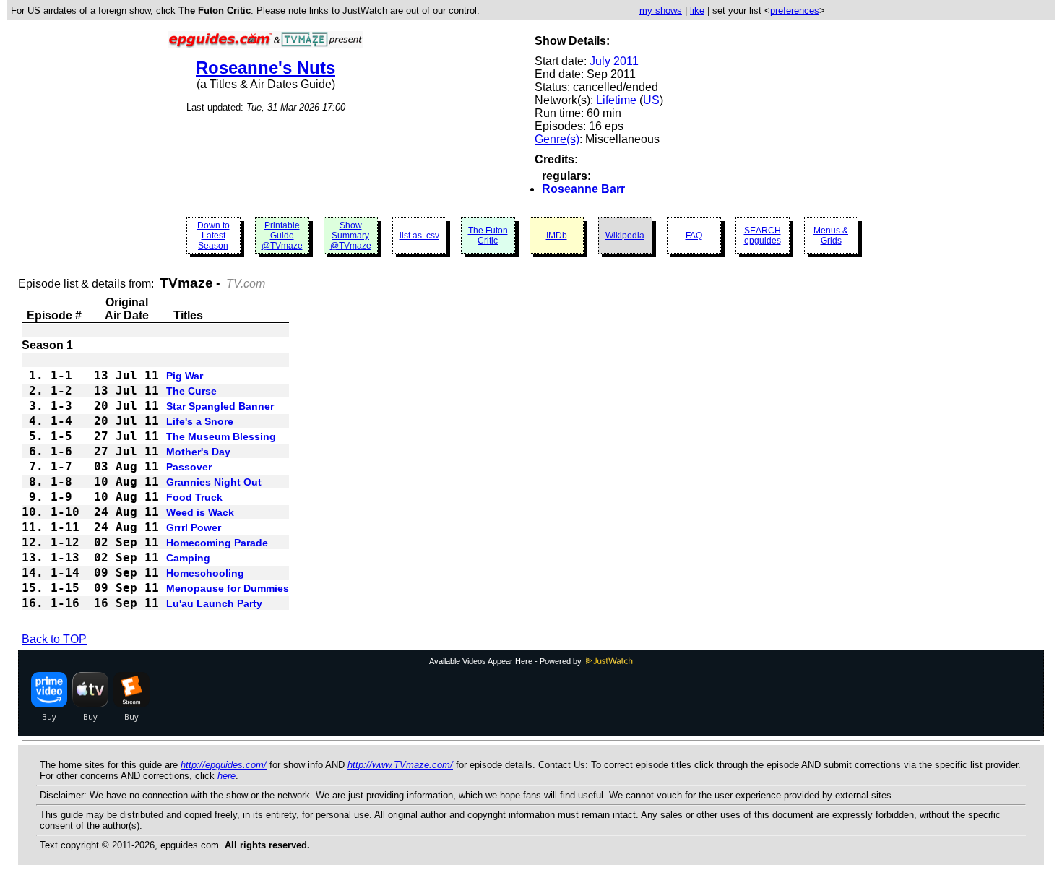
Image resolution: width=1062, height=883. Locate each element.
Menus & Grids (830, 235)
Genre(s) (557, 139)
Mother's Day (198, 451)
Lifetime (616, 100)
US (651, 100)
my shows (660, 10)
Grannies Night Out (214, 482)
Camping (188, 558)
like (697, 10)
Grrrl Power (193, 527)
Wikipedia (624, 236)
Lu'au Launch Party (214, 603)
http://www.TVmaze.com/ (400, 764)
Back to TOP (54, 639)
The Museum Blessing (221, 436)
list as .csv (419, 236)
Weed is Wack (200, 512)
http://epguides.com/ (224, 764)
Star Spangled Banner (220, 406)
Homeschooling (205, 573)
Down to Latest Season (213, 235)
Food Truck (194, 497)
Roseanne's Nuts (265, 67)
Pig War (184, 376)
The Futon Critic (488, 235)
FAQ (694, 236)
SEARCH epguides (762, 235)
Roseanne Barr (583, 189)
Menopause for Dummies (227, 588)
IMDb (556, 236)
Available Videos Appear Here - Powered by (506, 661)
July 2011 (614, 61)
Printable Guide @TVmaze (282, 235)
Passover (189, 467)
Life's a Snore (199, 421)
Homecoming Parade (217, 542)
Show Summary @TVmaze (350, 235)
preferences (794, 10)
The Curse (191, 391)
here (226, 775)
